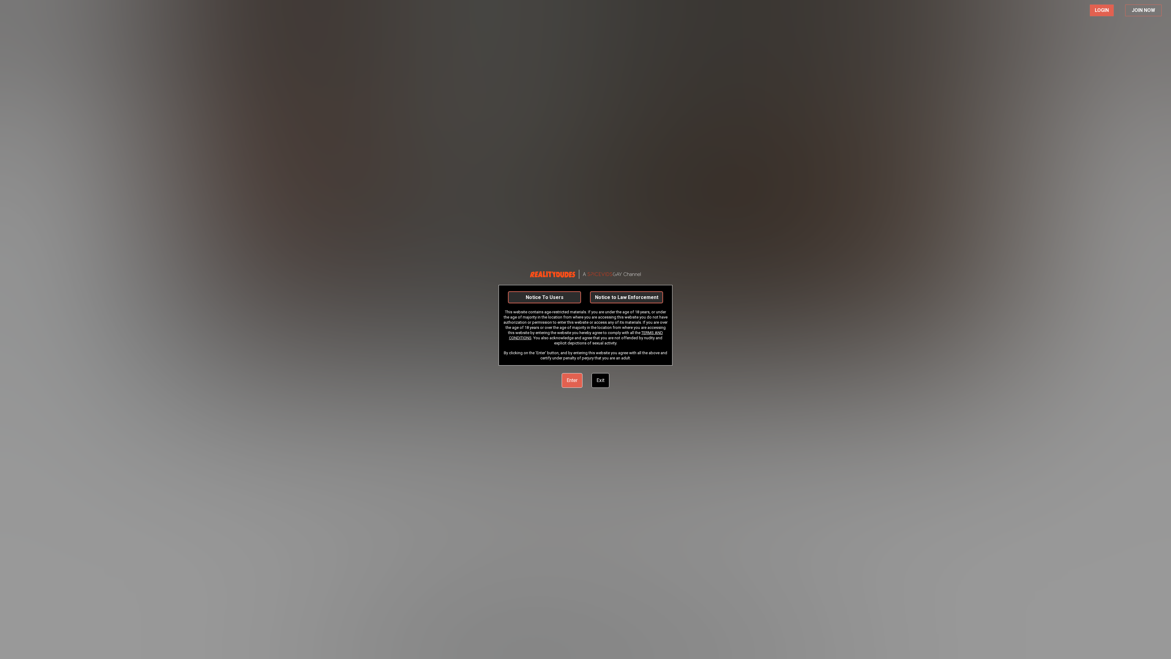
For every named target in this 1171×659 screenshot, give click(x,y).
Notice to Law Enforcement (626, 297)
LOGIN (1102, 10)
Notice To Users (545, 297)
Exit (600, 380)
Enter (572, 380)
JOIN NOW (1143, 10)
